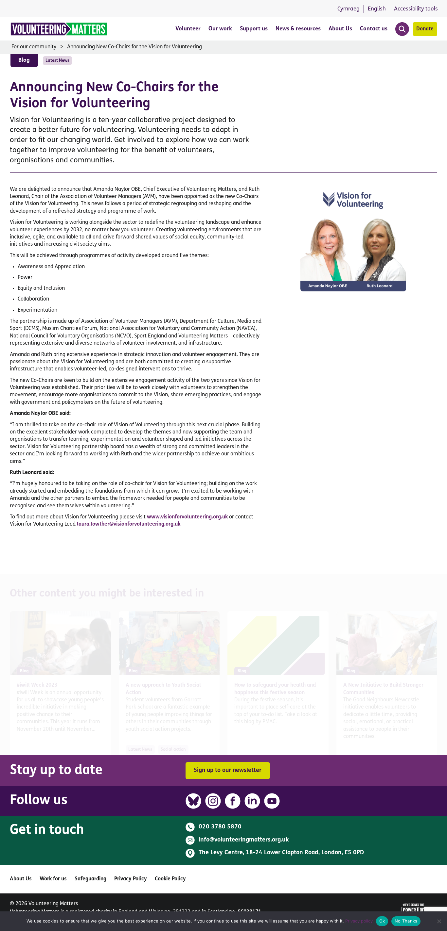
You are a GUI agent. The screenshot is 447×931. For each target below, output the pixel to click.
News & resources (298, 29)
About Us (340, 29)
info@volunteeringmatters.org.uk (244, 840)
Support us (254, 29)
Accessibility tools (416, 9)
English (377, 9)
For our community (33, 47)
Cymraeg (348, 9)
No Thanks (406, 920)
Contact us (373, 29)
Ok (382, 920)
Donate (425, 29)
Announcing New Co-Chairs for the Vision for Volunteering (134, 47)
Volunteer (188, 29)
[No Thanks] (439, 921)
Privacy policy (359, 920)
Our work (220, 29)
